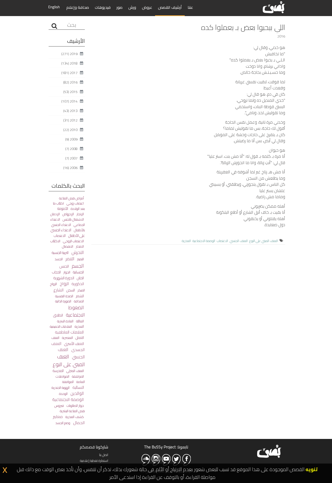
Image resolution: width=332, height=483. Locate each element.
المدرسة (58, 370)
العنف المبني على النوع (263, 241)
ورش (132, 7)
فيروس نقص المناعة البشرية (69, 408)
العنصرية (67, 337)
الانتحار (79, 246)
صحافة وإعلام (77, 7)
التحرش (77, 252)
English (54, 6)
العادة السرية (65, 321)
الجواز (66, 272)
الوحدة (63, 393)
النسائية (77, 387)
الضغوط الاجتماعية (75, 311)
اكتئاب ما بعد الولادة (69, 206)
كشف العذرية (74, 416)
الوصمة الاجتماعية (203, 241)
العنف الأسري (73, 343)
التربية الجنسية (60, 252)
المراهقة (77, 376)
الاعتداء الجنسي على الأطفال (68, 232)
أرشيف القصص (170, 7)
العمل (79, 337)
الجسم (77, 265)
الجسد (59, 259)
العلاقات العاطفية (69, 332)
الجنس (64, 266)
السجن (70, 290)
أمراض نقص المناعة (71, 198)
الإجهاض (68, 214)
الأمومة (62, 208)
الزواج (64, 284)
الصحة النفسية (64, 296)
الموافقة (68, 382)
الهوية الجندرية (61, 387)
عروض (147, 7)
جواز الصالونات (75, 405)
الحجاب (56, 272)
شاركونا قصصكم (94, 447)
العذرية (186, 241)
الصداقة (78, 301)
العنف (55, 337)
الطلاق (58, 315)
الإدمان (55, 214)
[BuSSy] (274, 6)
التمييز (80, 259)
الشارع (58, 290)
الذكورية (77, 283)
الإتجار (80, 214)
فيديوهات (103, 7)
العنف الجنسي (239, 241)
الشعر (79, 295)
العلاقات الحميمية (61, 326)
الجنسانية (78, 272)
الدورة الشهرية (63, 277)
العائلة (79, 321)
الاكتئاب (55, 241)
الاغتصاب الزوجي (73, 241)
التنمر (69, 259)
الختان (80, 277)
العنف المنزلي (75, 371)
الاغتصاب (222, 241)
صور (119, 7)
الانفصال (67, 246)
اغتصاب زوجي (75, 203)
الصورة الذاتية (63, 301)
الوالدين (77, 393)
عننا (190, 7)
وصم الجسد (62, 423)
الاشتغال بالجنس (73, 219)
